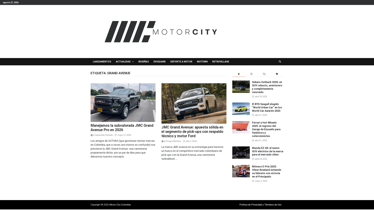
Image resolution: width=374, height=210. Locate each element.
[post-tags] (277, 74)
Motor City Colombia (120, 204)
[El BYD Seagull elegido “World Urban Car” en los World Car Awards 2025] (241, 104)
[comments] (264, 74)
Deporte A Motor (181, 61)
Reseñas (143, 61)
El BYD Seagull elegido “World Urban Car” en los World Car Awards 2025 (267, 107)
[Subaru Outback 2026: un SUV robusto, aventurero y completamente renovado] (241, 82)
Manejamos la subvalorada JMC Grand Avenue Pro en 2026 (122, 127)
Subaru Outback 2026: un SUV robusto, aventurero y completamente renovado (267, 87)
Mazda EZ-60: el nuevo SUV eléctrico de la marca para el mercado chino (267, 151)
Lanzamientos (102, 61)
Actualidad (123, 61)
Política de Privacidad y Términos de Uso (260, 204)
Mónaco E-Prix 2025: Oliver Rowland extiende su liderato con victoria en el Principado (266, 171)
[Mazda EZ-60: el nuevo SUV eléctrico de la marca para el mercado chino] (241, 148)
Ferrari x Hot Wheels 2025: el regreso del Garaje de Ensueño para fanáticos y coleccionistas (266, 129)
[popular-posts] (238, 74)
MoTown (202, 61)
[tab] (238, 74)
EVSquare (160, 61)
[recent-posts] (251, 74)
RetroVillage (220, 61)
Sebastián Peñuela (104, 135)
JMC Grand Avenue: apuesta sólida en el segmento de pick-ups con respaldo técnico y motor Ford (192, 131)
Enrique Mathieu (173, 141)
